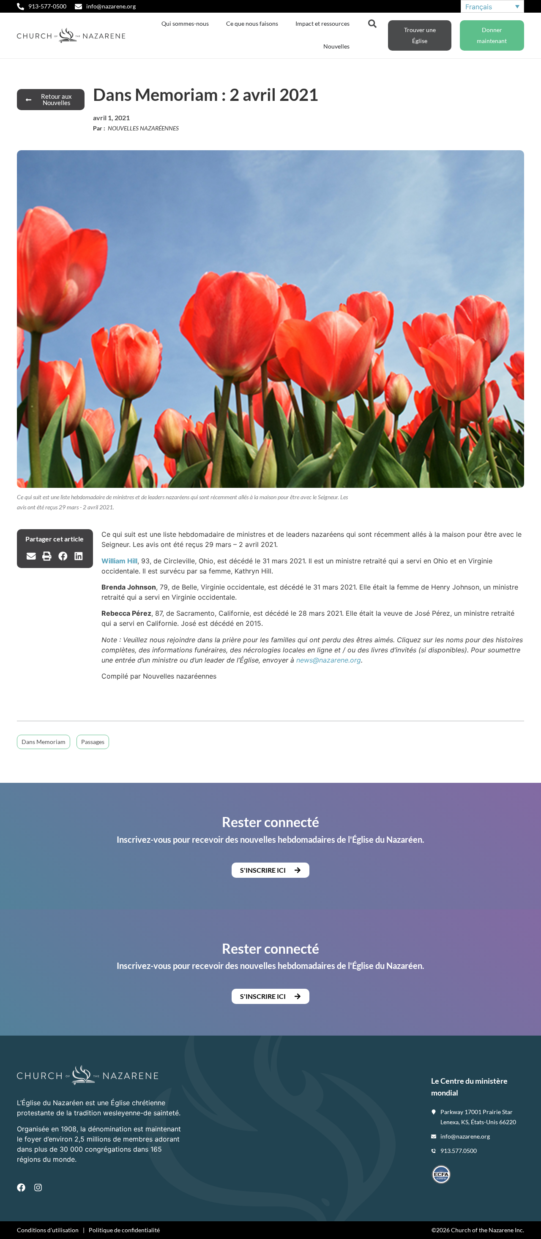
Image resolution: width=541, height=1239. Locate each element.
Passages (92, 741)
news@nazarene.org (328, 660)
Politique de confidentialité (124, 1230)
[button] (31, 556)
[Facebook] (21, 1187)
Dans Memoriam (44, 741)
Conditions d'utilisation (48, 1230)
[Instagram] (38, 1187)
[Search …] (372, 23)
